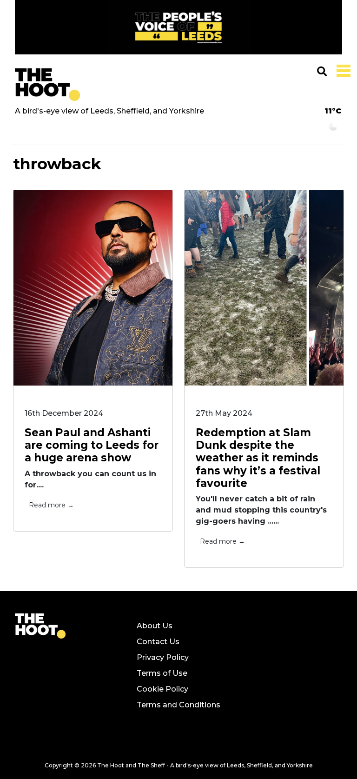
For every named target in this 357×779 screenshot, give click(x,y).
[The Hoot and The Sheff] (47, 84)
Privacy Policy (163, 657)
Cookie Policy (162, 689)
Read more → (51, 505)
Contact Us (158, 641)
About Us (154, 625)
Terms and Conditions (178, 704)
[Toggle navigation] (341, 69)
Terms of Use (162, 673)
